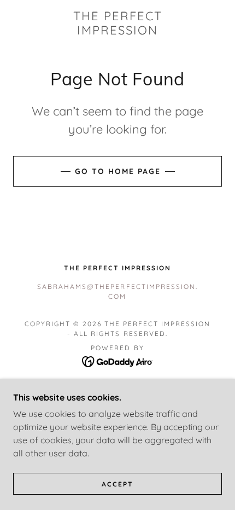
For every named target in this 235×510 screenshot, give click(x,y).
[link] (117, 23)
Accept (117, 484)
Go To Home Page (118, 171)
